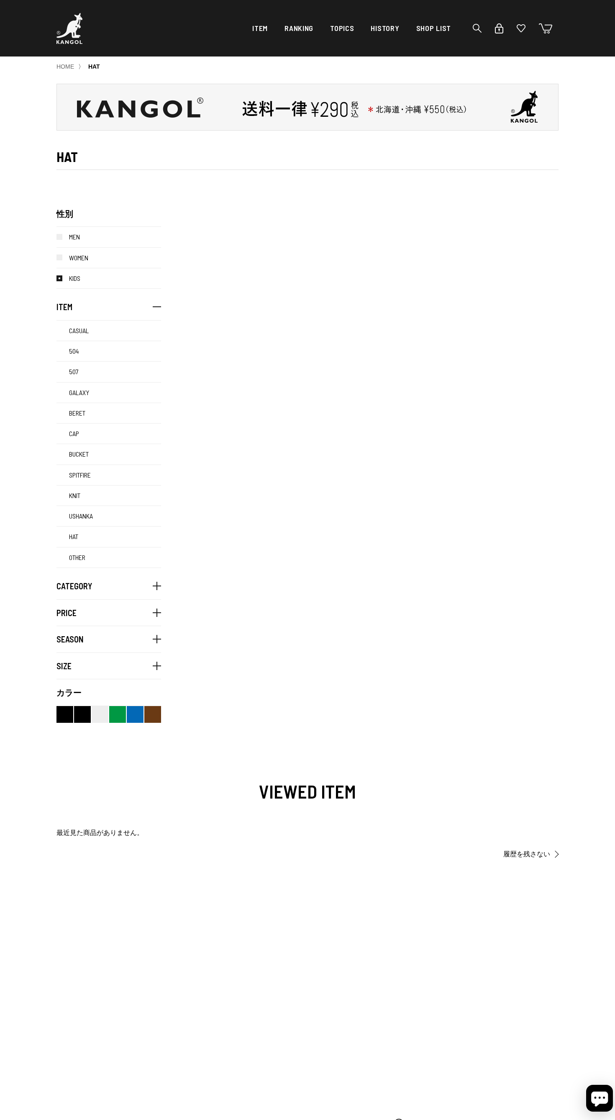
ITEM (260, 28)
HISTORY (385, 28)
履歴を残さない (526, 854)
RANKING (298, 28)
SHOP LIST (433, 28)
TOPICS (342, 28)
